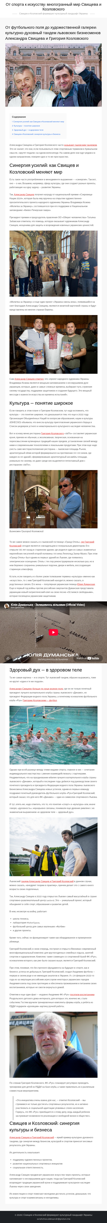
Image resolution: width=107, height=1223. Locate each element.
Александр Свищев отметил (29, 379)
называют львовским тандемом (80, 145)
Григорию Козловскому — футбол (40, 700)
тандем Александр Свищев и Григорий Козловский (47, 881)
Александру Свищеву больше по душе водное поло (36, 688)
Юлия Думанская (86, 584)
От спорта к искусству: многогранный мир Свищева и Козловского (53, 6)
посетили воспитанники (82, 994)
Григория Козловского (52, 433)
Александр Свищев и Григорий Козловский (31, 1137)
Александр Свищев (24, 194)
